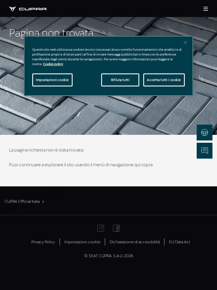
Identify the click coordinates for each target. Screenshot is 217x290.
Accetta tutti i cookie (164, 80)
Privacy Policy (43, 241)
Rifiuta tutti (120, 80)
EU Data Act (179, 241)
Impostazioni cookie (52, 80)
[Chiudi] (185, 42)
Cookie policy (53, 64)
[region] (108, 66)
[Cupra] (32, 8)
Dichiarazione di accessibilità (135, 241)
